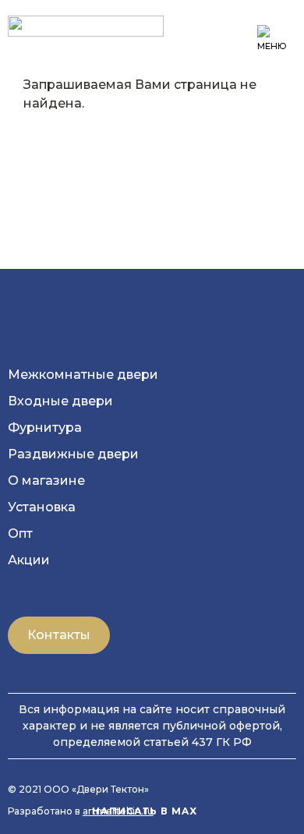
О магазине (46, 480)
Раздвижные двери (73, 454)
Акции (29, 560)
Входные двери (60, 401)
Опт (20, 533)
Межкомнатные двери (83, 374)
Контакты (58, 634)
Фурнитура (45, 427)
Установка (42, 507)
